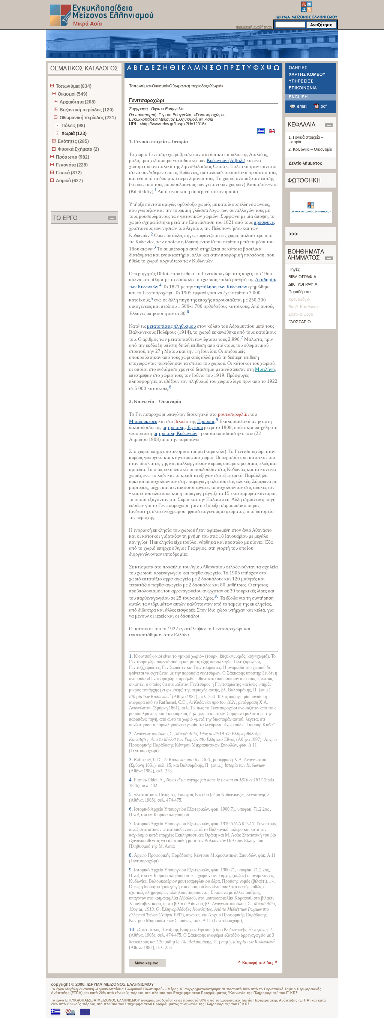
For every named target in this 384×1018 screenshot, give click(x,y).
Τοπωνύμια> (140, 86)
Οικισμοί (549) (72, 94)
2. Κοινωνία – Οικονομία (310, 149)
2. (131, 733)
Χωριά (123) (74, 133)
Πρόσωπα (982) (72, 157)
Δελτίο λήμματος (305, 163)
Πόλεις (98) (73, 125)
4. (131, 780)
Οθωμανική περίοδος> (189, 86)
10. (132, 929)
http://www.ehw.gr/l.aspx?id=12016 (173, 123)
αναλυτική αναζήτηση (254, 27)
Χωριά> (217, 86)
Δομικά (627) (69, 180)
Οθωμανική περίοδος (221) (88, 117)
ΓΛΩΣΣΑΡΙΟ (299, 321)
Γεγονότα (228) (72, 165)
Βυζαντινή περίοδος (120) (87, 109)
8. (131, 855)
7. (131, 823)
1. (131, 656)
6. (131, 809)
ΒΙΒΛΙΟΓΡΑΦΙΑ (302, 276)
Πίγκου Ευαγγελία (167, 108)
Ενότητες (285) (73, 141)
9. (131, 870)
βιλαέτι (181, 421)
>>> (293, 234)
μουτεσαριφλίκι (233, 414)
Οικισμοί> (160, 86)
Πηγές (294, 269)
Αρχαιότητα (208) (78, 102)
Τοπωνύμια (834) (74, 86)
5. (131, 794)
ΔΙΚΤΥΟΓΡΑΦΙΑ (302, 284)
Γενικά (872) (69, 172)
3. (131, 759)
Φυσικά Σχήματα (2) (78, 149)
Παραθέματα (299, 291)
